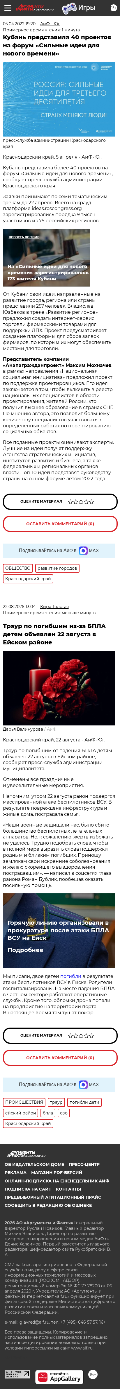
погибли (71, 976)
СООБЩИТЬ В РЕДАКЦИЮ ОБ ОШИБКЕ (48, 1205)
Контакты (68, 1189)
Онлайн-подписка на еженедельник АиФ (57, 1181)
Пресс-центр (84, 1164)
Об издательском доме (34, 1164)
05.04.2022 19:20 (19, 23)
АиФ (52, 729)
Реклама (16, 1172)
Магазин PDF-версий (56, 1172)
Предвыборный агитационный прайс (53, 1197)
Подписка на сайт (28, 1189)
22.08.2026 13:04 (19, 606)
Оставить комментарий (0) (60, 523)
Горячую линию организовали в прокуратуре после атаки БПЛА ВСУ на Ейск (58, 930)
